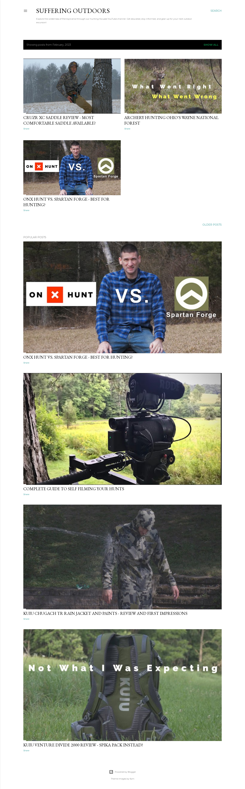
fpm (132, 778)
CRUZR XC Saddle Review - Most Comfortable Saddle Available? (59, 120)
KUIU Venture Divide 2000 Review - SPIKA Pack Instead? (83, 745)
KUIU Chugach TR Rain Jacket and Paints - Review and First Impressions (105, 613)
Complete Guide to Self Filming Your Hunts (73, 488)
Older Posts (212, 224)
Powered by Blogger (125, 771)
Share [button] (26, 128)
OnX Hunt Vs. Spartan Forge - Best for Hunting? (78, 357)
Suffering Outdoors (73, 10)
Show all (211, 44)
